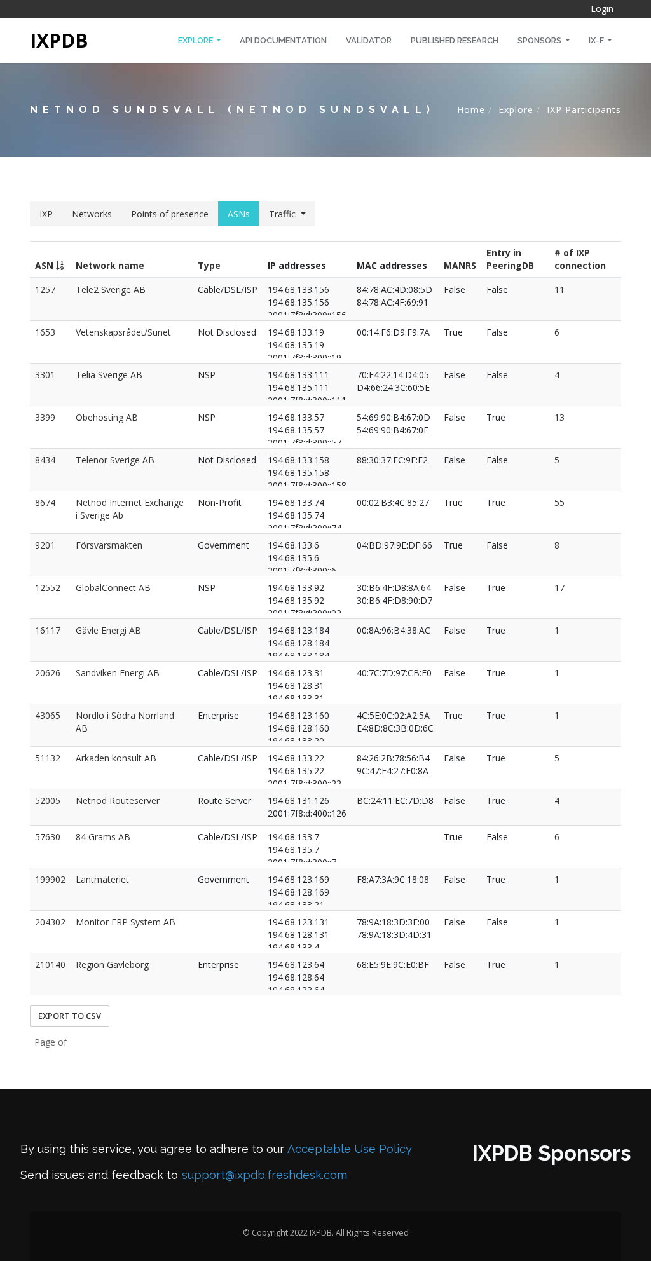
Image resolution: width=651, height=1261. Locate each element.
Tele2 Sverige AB (111, 289)
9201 (45, 545)
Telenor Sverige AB (115, 460)
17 (559, 588)
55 (559, 502)
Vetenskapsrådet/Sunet (123, 332)
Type (209, 265)
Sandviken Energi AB (118, 673)
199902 (50, 879)
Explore (196, 40)
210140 (50, 964)
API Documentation (283, 40)
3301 (45, 375)
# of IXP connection (580, 259)
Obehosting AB (107, 417)
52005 (47, 800)
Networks (92, 214)
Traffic (282, 214)
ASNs (239, 214)
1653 (45, 332)
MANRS (460, 265)
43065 (47, 715)
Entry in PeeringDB (510, 259)
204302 (50, 922)
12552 (47, 588)
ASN (45, 265)
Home (471, 110)
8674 (45, 502)
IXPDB (59, 40)
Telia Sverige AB (109, 375)
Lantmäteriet (102, 879)
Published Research (454, 40)
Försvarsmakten (109, 545)
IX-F (597, 40)
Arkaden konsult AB (116, 758)
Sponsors (540, 40)
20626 (47, 673)
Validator (369, 40)
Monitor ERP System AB (125, 922)
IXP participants (584, 110)
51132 (47, 758)
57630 (47, 837)
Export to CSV (69, 1015)
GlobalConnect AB (113, 588)
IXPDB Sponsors (551, 1153)
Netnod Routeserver (118, 800)
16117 (47, 630)
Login (602, 9)
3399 (45, 417)
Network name (110, 265)
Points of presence (170, 214)
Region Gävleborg (112, 964)
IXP (46, 214)
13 (559, 417)
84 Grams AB (103, 837)
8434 (45, 460)
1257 (45, 289)
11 (559, 289)
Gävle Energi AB (108, 630)
